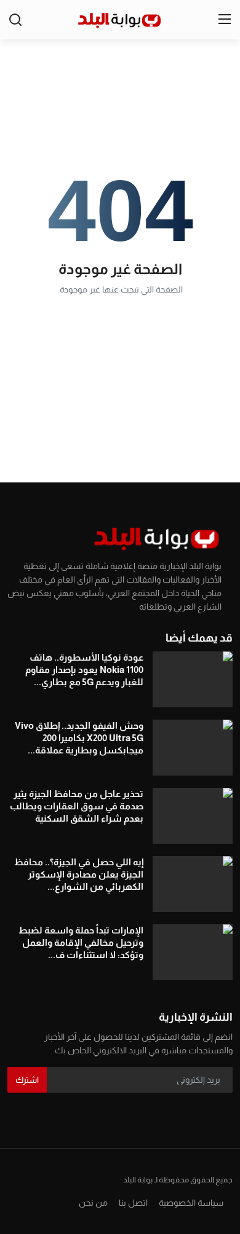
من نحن (93, 1203)
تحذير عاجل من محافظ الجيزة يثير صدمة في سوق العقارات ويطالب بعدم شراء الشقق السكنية (76, 805)
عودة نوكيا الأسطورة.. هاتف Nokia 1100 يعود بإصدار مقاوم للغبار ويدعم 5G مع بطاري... (84, 669)
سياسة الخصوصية (191, 1203)
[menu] (224, 19)
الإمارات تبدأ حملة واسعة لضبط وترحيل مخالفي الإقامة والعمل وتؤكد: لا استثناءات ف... (80, 942)
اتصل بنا (133, 1203)
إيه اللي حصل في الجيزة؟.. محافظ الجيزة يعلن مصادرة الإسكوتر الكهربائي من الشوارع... (78, 874)
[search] (15, 19)
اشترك (27, 1080)
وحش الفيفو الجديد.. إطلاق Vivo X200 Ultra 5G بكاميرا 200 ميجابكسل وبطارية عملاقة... (79, 737)
